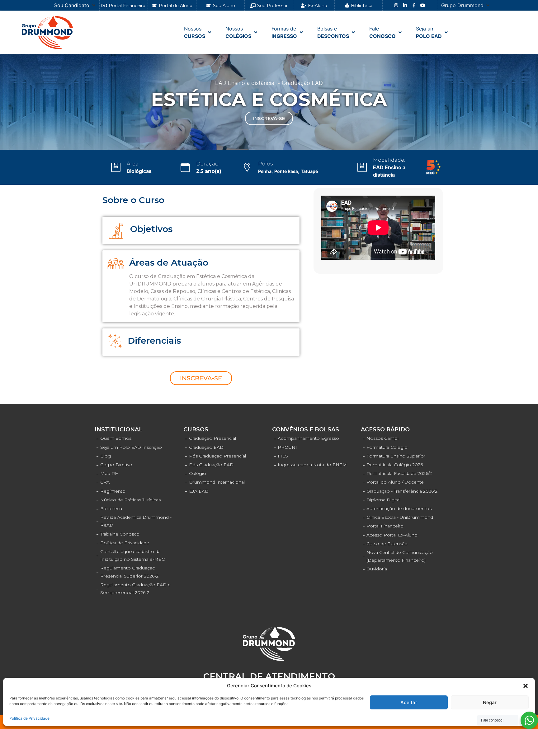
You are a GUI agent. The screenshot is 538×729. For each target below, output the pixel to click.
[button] (525, 686)
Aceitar (408, 702)
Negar (490, 702)
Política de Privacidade (29, 718)
